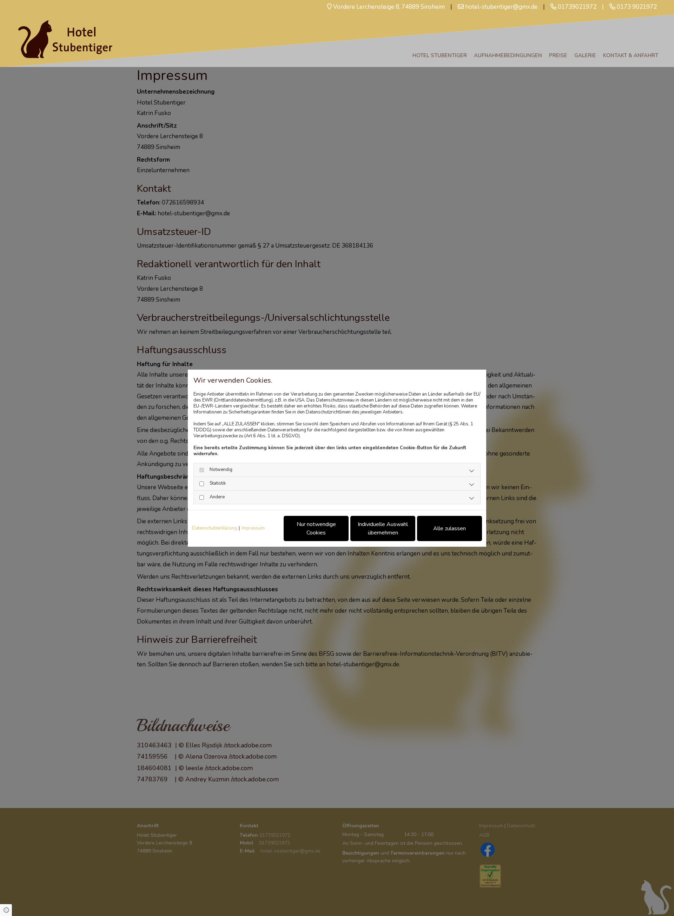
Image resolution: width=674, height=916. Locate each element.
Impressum (253, 528)
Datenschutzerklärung (214, 528)
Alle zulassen (449, 528)
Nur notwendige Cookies (316, 528)
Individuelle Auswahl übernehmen (383, 528)
